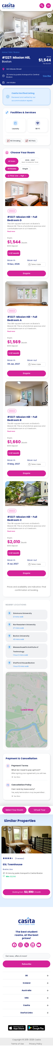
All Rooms (12, 169)
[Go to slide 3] (25, 45)
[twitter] (26, 944)
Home (4, 52)
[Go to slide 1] (21, 45)
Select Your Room (14, 810)
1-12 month (14, 253)
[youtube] (38, 944)
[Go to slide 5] (29, 45)
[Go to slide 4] (27, 45)
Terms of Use (17, 1043)
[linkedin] (32, 944)
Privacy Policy (35, 1043)
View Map (47, 76)
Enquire (26, 273)
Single (25, 169)
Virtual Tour (39, 810)
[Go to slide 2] (23, 45)
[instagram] (20, 944)
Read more (11, 231)
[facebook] (14, 944)
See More (17, 777)
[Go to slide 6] (31, 45)
